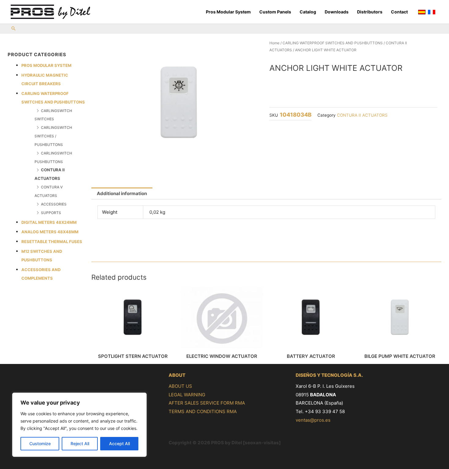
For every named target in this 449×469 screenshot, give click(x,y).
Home (274, 43)
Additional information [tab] (122, 193)
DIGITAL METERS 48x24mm (49, 222)
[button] (13, 29)
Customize (40, 443)
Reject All (80, 443)
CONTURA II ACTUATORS (362, 115)
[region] (79, 425)
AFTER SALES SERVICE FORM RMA (207, 403)
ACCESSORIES (54, 204)
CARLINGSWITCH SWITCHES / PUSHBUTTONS (53, 136)
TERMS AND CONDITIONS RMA (203, 411)
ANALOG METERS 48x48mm (49, 231)
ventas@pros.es (313, 420)
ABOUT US (180, 386)
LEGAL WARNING (187, 395)
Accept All (119, 443)
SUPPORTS (51, 212)
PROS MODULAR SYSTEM (46, 65)
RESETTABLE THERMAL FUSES (51, 241)
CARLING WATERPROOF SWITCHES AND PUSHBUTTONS (333, 43)
